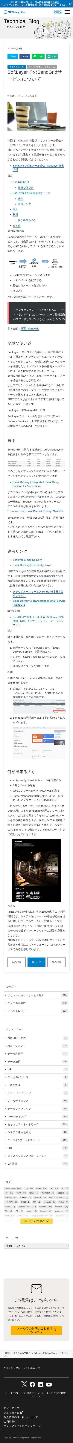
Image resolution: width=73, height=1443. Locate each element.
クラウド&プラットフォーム (42, 67)
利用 (15, 214)
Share (25, 56)
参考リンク (24, 203)
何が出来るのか (27, 220)
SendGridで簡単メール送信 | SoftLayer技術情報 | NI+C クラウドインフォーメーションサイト (38, 621)
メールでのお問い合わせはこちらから (35, 1330)
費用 (20, 198)
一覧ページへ (36, 962)
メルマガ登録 (11, 1413)
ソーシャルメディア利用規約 (52, 1393)
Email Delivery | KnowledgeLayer (32, 565)
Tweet (13, 56)
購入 (15, 209)
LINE (40, 56)
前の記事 (16, 962)
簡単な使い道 (26, 187)
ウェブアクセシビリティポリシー (23, 1425)
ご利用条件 (10, 1421)
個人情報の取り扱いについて (21, 1417)
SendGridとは (21, 181)
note (54, 56)
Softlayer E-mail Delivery (27, 559)
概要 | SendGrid (30, 328)
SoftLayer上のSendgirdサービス (32, 192)
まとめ (17, 225)
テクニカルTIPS (16, 67)
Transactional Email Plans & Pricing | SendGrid (36, 511)
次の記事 (56, 962)
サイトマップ (11, 1408)
